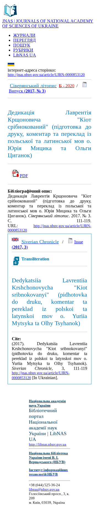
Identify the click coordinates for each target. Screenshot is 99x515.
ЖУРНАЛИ (24, 35)
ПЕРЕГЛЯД (24, 40)
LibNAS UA (24, 55)
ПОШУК (21, 45)
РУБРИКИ (23, 50)
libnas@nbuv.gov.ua (44, 489)
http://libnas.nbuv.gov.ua (47, 444)
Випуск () (27, 91)
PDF (24, 175)
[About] (10, 17)
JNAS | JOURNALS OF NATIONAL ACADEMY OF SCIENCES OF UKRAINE (47, 23)
